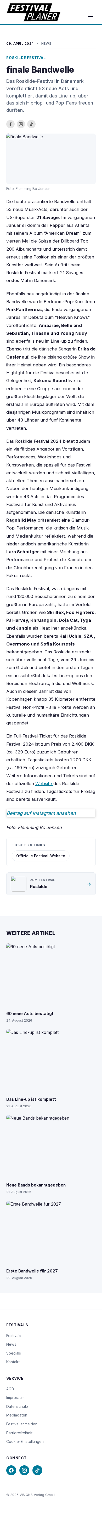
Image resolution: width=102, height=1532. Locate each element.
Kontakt (13, 1362)
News (11, 1344)
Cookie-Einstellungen (25, 1441)
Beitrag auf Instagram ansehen (41, 813)
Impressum (15, 1397)
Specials (13, 1353)
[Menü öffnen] (90, 16)
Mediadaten (16, 1415)
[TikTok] (37, 1470)
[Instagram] (24, 1470)
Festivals (13, 1335)
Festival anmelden (21, 1424)
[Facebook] (11, 1470)
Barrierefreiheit (19, 1433)
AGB (10, 1389)
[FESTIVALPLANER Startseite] (33, 12)
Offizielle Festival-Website (40, 856)
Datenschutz (17, 1406)
